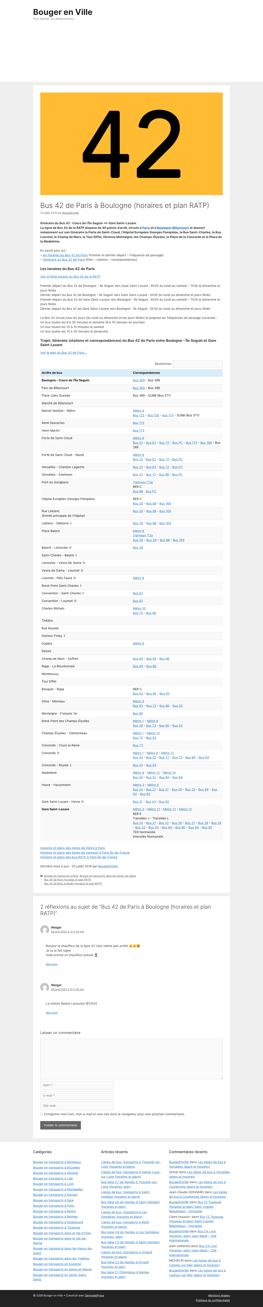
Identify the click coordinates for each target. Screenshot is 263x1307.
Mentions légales (219, 1295)
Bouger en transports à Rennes (55, 1216)
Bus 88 (164, 474)
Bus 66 (203, 789)
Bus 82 (151, 658)
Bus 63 (138, 693)
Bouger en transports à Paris (61, 875)
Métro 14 (169, 772)
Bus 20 (138, 789)
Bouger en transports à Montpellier (58, 1189)
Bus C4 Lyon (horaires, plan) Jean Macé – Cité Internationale (192, 1236)
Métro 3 (138, 809)
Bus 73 (151, 725)
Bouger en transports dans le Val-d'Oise (62, 1233)
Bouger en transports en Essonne (57, 1264)
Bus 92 (165, 693)
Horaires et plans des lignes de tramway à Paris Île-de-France (85, 852)
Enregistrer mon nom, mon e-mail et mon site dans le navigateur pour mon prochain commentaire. (114, 1114)
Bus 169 (165, 503)
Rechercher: (163, 364)
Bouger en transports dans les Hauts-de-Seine (108, 875)
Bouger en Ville (62, 12)
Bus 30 (138, 503)
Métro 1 (138, 721)
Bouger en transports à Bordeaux (57, 1162)
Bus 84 (191, 757)
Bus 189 (206, 442)
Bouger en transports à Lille (53, 1178)
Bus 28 (138, 725)
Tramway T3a (143, 482)
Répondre (51, 964)
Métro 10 (139, 608)
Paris (146, 228)
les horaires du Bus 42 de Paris (65, 255)
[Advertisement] (131, 55)
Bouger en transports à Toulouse (56, 1227)
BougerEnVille (108, 866)
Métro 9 (138, 410)
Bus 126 (153, 415)
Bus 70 (138, 613)
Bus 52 (151, 757)
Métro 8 (138, 531)
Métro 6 (138, 643)
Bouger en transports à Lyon (53, 1184)
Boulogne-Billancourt (173, 228)
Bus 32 (190, 789)
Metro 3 (138, 785)
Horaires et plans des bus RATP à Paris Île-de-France (78, 857)
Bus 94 (204, 757)
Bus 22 (138, 442)
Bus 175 (168, 415)
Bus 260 (139, 380)
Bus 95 (145, 794)
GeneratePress (94, 1295)
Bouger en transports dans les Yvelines (61, 1258)
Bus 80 (151, 693)
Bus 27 (164, 789)
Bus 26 (177, 823)
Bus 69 (138, 658)
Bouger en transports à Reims (54, 1211)
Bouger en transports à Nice (53, 1200)
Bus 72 (164, 442)
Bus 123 (138, 415)
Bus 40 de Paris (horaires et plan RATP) (67, 879)
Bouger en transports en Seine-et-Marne (62, 1269)
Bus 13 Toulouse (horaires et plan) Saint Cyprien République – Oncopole (195, 1206)
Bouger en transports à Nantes (55, 1195)
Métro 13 (153, 733)
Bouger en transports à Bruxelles (56, 1167)
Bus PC (177, 442)
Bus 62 (151, 442)
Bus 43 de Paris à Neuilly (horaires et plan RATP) (73, 883)
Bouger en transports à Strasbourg (58, 1222)
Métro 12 (167, 753)
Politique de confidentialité (213, 1300)
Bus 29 (177, 789)
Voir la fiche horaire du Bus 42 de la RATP (70, 276)
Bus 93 (177, 725)
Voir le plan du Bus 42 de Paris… (63, 352)
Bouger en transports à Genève (55, 1173)
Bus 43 (151, 801)
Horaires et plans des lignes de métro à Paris (72, 848)
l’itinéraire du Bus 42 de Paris (64, 259)
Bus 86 (164, 658)
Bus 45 (138, 757)
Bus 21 (151, 789)
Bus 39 (151, 540)
